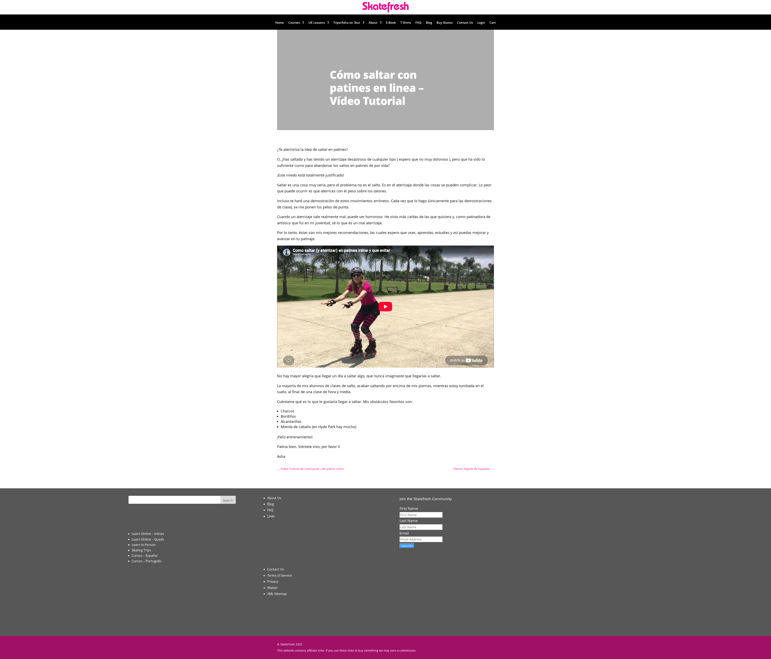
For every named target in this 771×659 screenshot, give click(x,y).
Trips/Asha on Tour (346, 22)
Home (279, 22)
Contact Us (465, 22)
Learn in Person (144, 545)
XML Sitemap (277, 594)
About (373, 22)
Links (271, 516)
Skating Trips (141, 550)
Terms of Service (279, 575)
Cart (493, 22)
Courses (294, 22)
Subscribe (407, 546)
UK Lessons (316, 22)
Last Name (409, 520)
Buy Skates (444, 22)
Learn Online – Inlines (148, 533)
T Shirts (405, 22)
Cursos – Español (145, 555)
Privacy (272, 581)
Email (404, 533)
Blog (429, 22)
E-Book (391, 22)
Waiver (272, 588)
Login (481, 22)
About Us (274, 498)
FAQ (418, 22)
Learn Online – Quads (148, 539)
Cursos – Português (146, 561)
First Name (409, 508)
